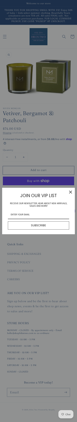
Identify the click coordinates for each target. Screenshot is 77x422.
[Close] (70, 192)
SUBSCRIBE (38, 225)
